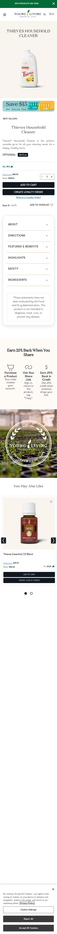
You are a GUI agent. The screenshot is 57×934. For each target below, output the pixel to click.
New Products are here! (27, 3)
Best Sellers (10, 118)
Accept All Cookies (28, 928)
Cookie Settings (28, 909)
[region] (28, 909)
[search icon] (44, 14)
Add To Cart (29, 574)
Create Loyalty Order (28, 192)
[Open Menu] (4, 14)
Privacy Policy (27, 903)
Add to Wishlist (39, 204)
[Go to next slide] (53, 540)
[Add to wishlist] (51, 501)
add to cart (28, 185)
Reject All (28, 919)
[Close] (53, 889)
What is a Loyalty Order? (28, 197)
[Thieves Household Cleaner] (28, 69)
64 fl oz (23, 155)
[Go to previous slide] (3, 540)
